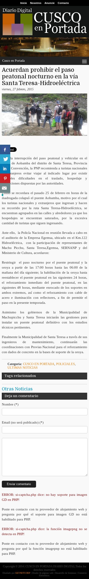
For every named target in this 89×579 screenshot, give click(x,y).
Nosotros (35, 3)
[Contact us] (5, 188)
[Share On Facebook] (5, 150)
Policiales (65, 364)
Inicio (23, 3)
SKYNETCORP (22, 573)
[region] (44, 46)
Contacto (63, 3)
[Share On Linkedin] (5, 169)
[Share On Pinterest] (5, 178)
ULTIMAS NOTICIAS (23, 367)
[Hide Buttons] (2, 196)
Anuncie (49, 3)
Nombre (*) (10, 404)
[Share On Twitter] (5, 159)
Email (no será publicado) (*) (23, 422)
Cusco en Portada (38, 364)
